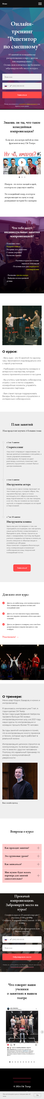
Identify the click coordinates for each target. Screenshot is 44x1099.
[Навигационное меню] (40, 4)
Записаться (22, 593)
